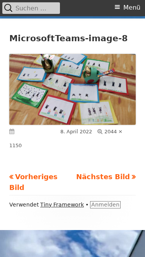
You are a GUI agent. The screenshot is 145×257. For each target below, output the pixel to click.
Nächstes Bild (103, 177)
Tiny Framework (62, 205)
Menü (131, 7)
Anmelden (105, 205)
